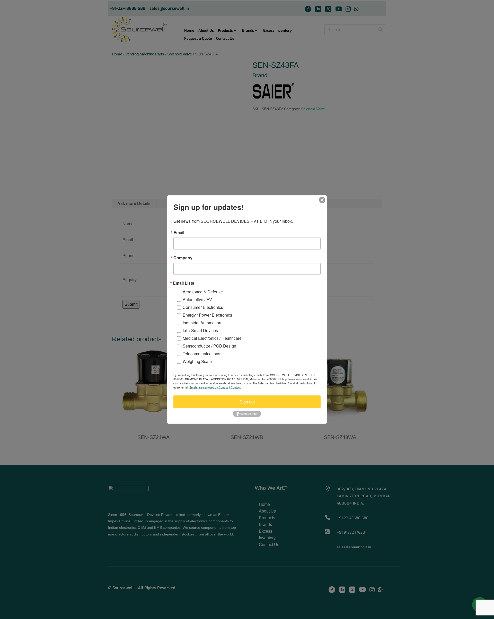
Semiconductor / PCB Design (209, 346)
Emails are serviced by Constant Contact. (215, 387)
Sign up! (247, 402)
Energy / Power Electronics (207, 315)
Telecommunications (201, 353)
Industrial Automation (202, 322)
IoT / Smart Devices (200, 330)
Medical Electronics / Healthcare (212, 338)
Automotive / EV (197, 299)
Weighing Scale (197, 361)
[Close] (322, 200)
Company (182, 257)
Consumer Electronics (203, 307)
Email (178, 232)
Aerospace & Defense (203, 291)
